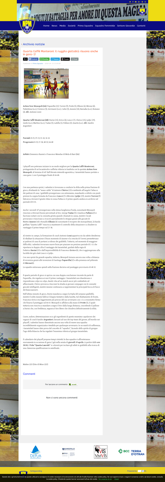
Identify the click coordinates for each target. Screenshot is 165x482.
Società (71, 26)
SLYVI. (144, 471)
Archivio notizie (34, 44)
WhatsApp (45, 59)
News (54, 26)
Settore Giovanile (126, 26)
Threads (66, 59)
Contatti (141, 26)
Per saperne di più (105, 479)
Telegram (56, 59)
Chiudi (116, 479)
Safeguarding (36, 471)
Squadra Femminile (105, 26)
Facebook (34, 59)
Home (46, 26)
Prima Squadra (85, 26)
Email (75, 59)
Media (62, 26)
